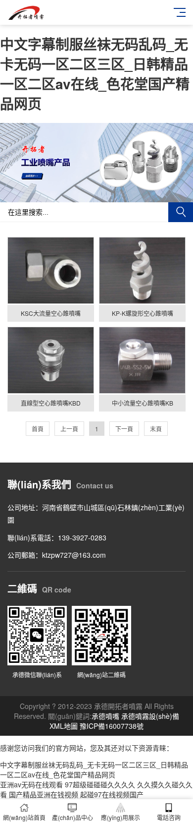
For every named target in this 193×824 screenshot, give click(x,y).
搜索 (180, 212)
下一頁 (124, 428)
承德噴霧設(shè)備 (150, 716)
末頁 (156, 428)
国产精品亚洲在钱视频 (43, 794)
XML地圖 (63, 726)
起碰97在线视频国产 (112, 794)
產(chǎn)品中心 (72, 817)
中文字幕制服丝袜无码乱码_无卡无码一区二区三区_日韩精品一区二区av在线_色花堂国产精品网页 (95, 74)
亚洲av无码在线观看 (31, 784)
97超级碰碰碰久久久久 (100, 784)
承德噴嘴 (105, 716)
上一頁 (69, 428)
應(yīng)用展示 (120, 817)
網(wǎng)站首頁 (24, 817)
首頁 (38, 428)
